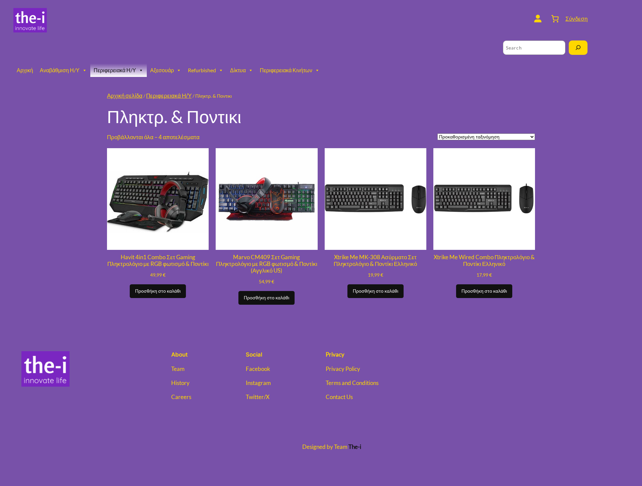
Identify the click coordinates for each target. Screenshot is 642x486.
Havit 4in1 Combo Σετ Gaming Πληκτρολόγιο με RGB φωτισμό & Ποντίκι (158, 260)
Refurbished (202, 70)
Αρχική (25, 70)
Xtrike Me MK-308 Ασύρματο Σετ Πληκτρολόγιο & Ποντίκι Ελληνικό (375, 260)
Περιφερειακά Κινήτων (286, 70)
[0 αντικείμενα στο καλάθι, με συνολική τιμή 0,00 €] (555, 18)
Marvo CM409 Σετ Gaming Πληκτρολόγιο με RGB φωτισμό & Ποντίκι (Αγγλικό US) (266, 264)
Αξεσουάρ (162, 70)
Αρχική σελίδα (124, 95)
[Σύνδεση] (538, 18)
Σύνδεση (576, 18)
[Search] (578, 47)
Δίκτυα (238, 70)
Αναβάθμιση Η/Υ (60, 70)
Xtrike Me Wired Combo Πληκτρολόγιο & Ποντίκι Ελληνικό (484, 260)
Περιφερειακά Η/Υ (115, 70)
